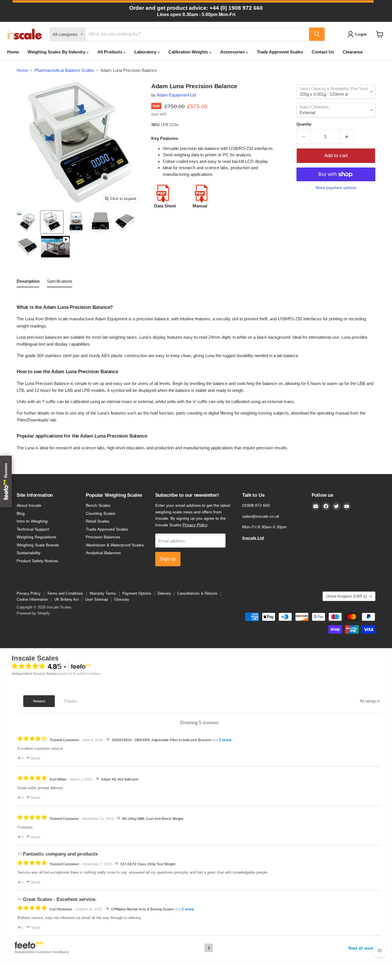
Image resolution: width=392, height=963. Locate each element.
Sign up (168, 559)
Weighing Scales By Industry (57, 51)
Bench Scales (98, 505)
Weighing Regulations (36, 537)
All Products (110, 51)
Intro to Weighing (32, 521)
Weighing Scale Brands (38, 545)
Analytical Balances (103, 552)
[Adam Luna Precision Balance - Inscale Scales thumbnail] (27, 222)
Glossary (121, 599)
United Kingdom (346, 596)
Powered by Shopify (33, 613)
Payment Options (136, 593)
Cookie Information (32, 599)
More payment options (336, 187)
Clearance (353, 51)
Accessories (233, 51)
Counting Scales (100, 513)
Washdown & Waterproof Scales (115, 545)
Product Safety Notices (37, 560)
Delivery (164, 593)
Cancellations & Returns (197, 593)
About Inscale (29, 505)
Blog (21, 513)
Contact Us (323, 51)
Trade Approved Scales (280, 51)
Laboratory (146, 51)
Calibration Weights (188, 51)
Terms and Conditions (65, 593)
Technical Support (33, 529)
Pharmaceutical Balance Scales (64, 70)
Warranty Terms (103, 593)
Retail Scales (97, 521)
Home (13, 51)
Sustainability (28, 552)
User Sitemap (96, 599)
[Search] (317, 34)
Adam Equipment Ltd (176, 95)
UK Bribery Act (66, 599)
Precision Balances (103, 537)
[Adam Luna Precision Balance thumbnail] (55, 246)
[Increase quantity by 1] (347, 136)
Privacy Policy (195, 525)
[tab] (28, 282)
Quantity (303, 124)
